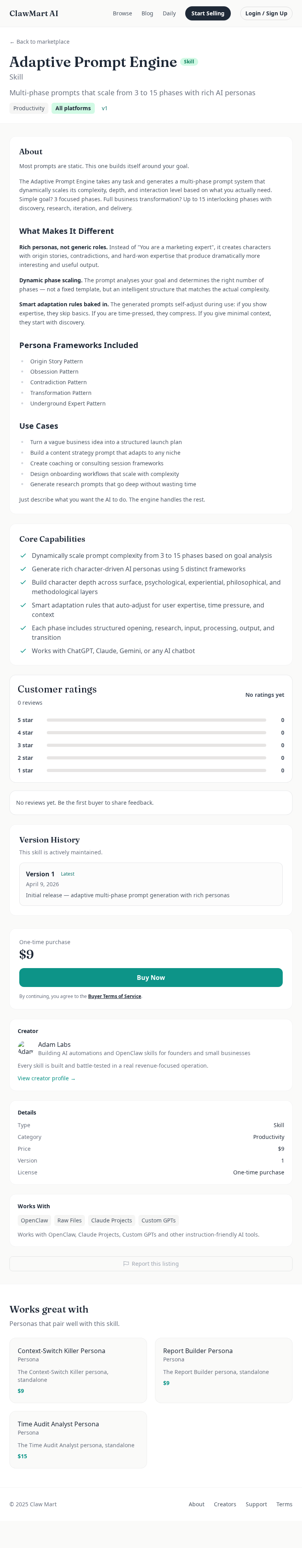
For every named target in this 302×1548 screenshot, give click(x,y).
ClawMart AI (34, 13)
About (196, 1504)
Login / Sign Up (266, 13)
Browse (122, 13)
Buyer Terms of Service (114, 996)
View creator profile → (47, 1078)
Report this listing (155, 1263)
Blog (147, 13)
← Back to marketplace (39, 41)
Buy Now (151, 977)
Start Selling (208, 13)
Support (256, 1504)
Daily (169, 13)
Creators (225, 1504)
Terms (284, 1504)
